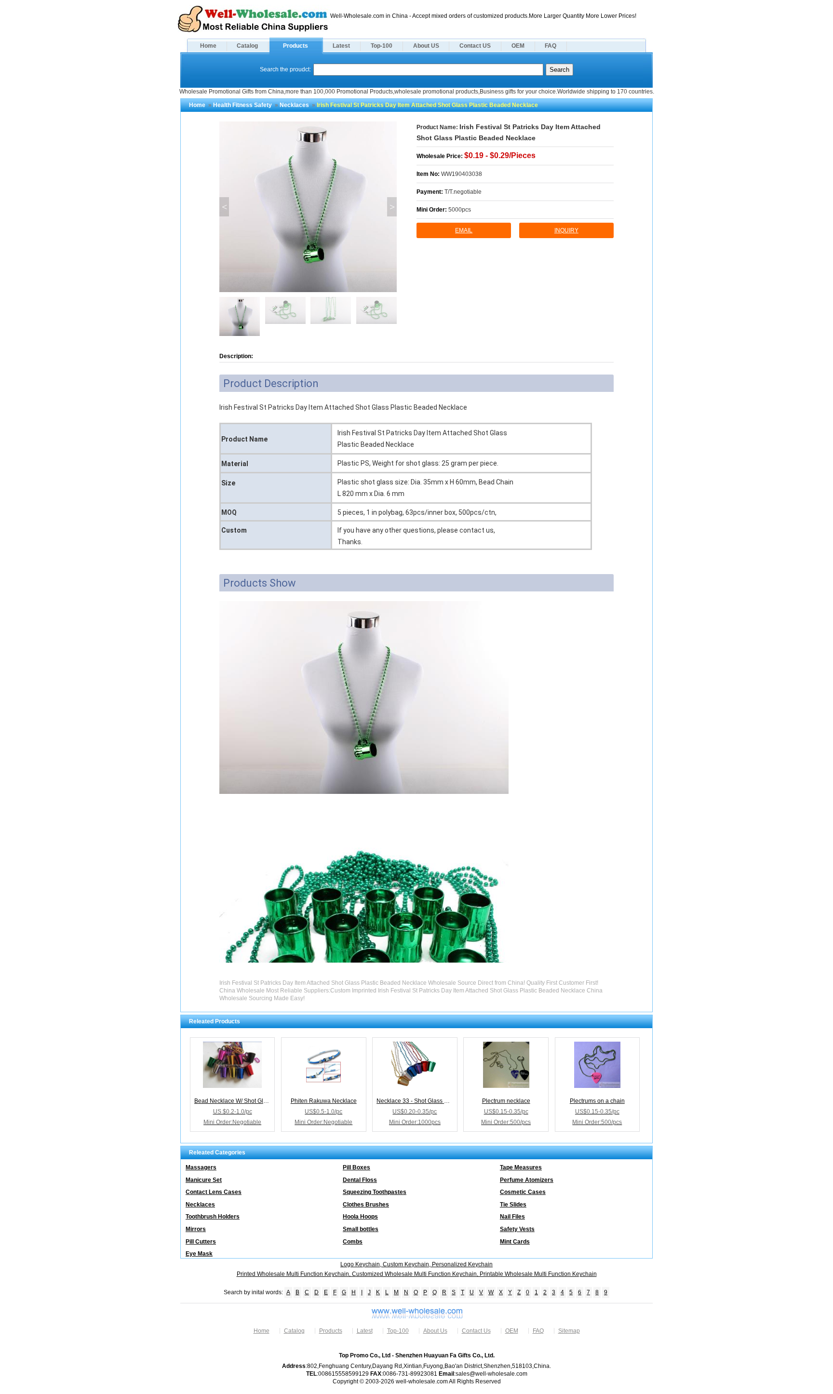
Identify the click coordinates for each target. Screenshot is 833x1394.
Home (208, 45)
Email (463, 230)
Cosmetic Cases (523, 1192)
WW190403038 (461, 174)
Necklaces (294, 105)
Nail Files (512, 1216)
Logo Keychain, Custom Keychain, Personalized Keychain (416, 1264)
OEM (517, 45)
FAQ (550, 45)
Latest (341, 45)
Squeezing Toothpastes (374, 1192)
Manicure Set (204, 1180)
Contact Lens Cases (214, 1192)
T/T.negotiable (463, 191)
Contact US (475, 45)
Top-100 (381, 45)
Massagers (201, 1167)
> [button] (392, 206)
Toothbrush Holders (213, 1216)
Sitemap (569, 1331)
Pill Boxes (356, 1167)
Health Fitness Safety (242, 105)
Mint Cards (515, 1241)
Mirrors (196, 1229)
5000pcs (459, 209)
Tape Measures (521, 1167)
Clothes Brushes (366, 1204)
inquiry (566, 230)
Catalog (247, 45)
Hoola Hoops (360, 1216)
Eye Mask (199, 1253)
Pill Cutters (201, 1241)
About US (426, 45)
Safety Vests (517, 1229)
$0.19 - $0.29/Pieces (500, 155)
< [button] (224, 206)
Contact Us (476, 1331)
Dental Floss (360, 1180)
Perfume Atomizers (526, 1180)
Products (295, 45)
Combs (353, 1241)
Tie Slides (513, 1204)
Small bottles (360, 1229)
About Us (435, 1331)
